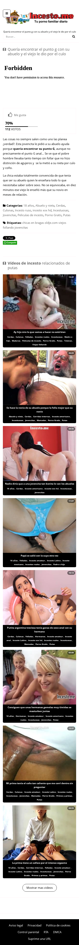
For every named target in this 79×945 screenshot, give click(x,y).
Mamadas (41, 420)
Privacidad (34, 925)
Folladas (29, 337)
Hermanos (40, 636)
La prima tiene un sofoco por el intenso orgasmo (39, 862)
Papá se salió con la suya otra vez (39, 555)
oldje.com (51, 223)
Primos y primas (64, 795)
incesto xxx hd (42, 210)
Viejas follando (39, 344)
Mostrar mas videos (39, 888)
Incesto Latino (54, 560)
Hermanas (21, 716)
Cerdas (60, 205)
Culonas (8, 210)
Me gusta (20, 115)
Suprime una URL (39, 939)
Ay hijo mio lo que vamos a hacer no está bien (40, 332)
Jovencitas (9, 215)
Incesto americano (61, 416)
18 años (28, 205)
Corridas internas (41, 416)
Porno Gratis (53, 215)
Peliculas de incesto (30, 215)
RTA (46, 932)
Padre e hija (59, 564)
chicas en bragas (33, 223)
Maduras (16, 340)
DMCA (57, 932)
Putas (66, 215)
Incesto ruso (23, 210)
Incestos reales (42, 337)
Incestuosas (60, 210)
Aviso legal (16, 925)
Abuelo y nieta (44, 205)
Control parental (28, 932)
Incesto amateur (37, 560)
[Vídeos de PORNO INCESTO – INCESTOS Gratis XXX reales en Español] (39, 8)
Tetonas (68, 340)
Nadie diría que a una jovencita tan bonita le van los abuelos (39, 483)
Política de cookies (58, 925)
